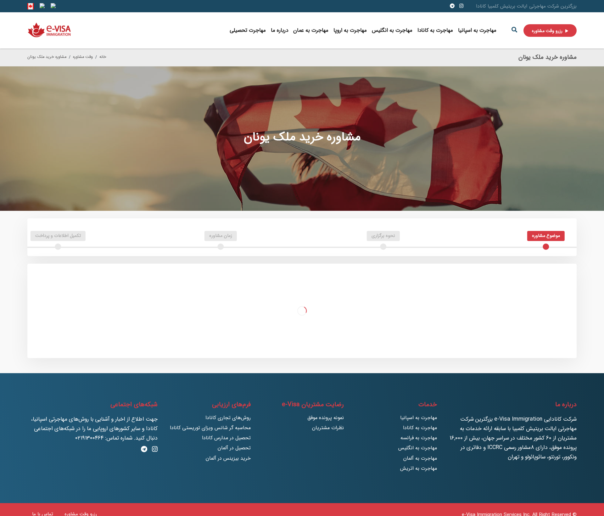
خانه (102, 57)
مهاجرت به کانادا (435, 30)
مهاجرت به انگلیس (392, 30)
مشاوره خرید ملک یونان (46, 57)
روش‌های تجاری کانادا (228, 418)
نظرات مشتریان (328, 428)
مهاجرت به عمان (310, 30)
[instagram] (461, 6)
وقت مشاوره (83, 57)
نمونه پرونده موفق (325, 418)
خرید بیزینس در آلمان (228, 458)
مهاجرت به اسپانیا (477, 30)
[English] (30, 6)
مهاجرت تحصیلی (248, 30)
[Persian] (52, 6)
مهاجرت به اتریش (418, 468)
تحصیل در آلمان (234, 448)
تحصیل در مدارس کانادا (226, 438)
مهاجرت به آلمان (420, 458)
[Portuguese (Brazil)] (41, 6)
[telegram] (452, 6)
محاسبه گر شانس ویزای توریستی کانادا (210, 428)
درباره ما (279, 30)
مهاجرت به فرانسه (418, 438)
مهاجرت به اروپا (350, 30)
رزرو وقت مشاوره (548, 30)
